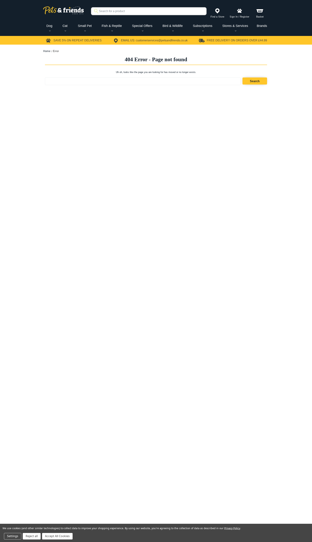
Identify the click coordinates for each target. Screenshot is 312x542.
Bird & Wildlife (172, 26)
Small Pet (85, 26)
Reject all (32, 536)
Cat (65, 26)
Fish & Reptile (112, 26)
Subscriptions (202, 26)
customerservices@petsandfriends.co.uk (162, 40)
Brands (262, 26)
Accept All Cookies (57, 536)
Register (244, 16)
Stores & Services (235, 26)
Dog (49, 26)
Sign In (234, 16)
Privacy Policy (232, 528)
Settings (12, 536)
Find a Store (217, 16)
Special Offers (142, 26)
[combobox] (147, 11)
